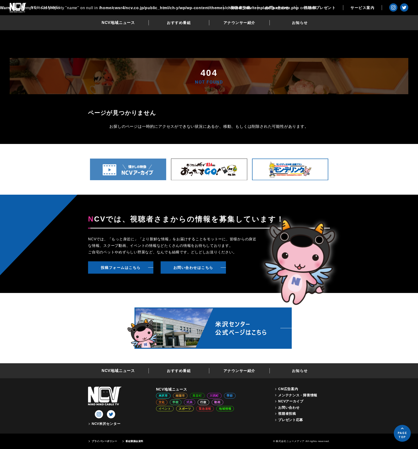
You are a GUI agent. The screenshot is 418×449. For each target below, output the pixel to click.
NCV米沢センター (106, 424)
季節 (230, 395)
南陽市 (180, 395)
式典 (190, 402)
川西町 (214, 395)
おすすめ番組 (179, 23)
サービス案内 (362, 8)
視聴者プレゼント (320, 8)
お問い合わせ (277, 8)
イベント (165, 408)
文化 (162, 402)
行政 (203, 402)
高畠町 (197, 395)
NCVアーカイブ (291, 401)
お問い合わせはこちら (193, 267)
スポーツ (185, 408)
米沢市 (163, 395)
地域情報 (225, 408)
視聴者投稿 (241, 8)
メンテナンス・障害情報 (297, 395)
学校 (175, 402)
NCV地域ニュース (118, 23)
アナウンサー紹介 (239, 23)
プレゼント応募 (290, 420)
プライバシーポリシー (104, 441)
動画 (217, 402)
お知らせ (300, 23)
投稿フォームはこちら (121, 267)
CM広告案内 (288, 389)
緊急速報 (205, 408)
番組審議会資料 (134, 441)
